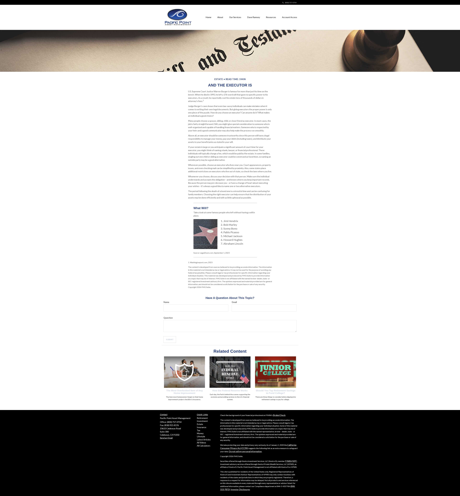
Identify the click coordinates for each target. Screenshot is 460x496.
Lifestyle (201, 436)
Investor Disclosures (240, 489)
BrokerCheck (279, 415)
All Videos (201, 442)
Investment (202, 421)
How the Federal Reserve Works (230, 390)
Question (168, 317)
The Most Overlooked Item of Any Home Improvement (184, 391)
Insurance (201, 427)
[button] (220, 17)
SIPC (294, 461)
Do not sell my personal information (245, 451)
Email (234, 302)
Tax (198, 430)
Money (200, 433)
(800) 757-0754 (290, 3)
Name (166, 302)
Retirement (202, 418)
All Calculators (203, 445)
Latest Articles (204, 439)
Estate (200, 424)
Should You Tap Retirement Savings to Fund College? (275, 391)
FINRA (288, 461)
